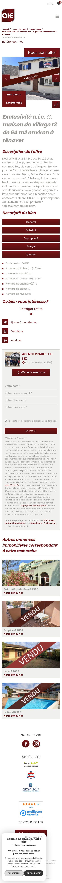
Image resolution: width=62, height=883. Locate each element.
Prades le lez (34, 29)
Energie (31, 246)
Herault (22, 29)
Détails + (31, 230)
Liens (46, 863)
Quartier (31, 254)
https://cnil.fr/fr (12, 485)
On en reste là (32, 837)
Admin (52, 863)
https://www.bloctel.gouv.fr (34, 505)
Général (31, 222)
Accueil (6, 29)
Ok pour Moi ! (33, 873)
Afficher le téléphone (32, 372)
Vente (14, 29)
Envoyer (31, 430)
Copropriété (31, 238)
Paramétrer (14, 873)
